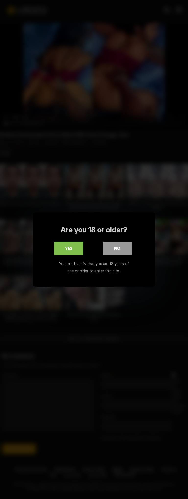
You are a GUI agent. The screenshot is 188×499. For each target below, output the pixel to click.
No (117, 248)
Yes (68, 248)
